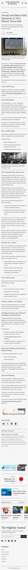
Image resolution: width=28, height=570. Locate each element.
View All (21, 502)
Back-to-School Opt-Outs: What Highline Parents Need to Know (6, 517)
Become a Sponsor (5, 552)
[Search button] (23, 3)
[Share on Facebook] (3, 424)
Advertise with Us (5, 554)
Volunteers (3, 561)
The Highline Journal (15, 568)
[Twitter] (5, 541)
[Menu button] (2, 3)
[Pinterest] (15, 541)
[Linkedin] (12, 541)
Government (4, 12)
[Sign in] (26, 3)
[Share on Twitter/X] (7, 424)
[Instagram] (8, 541)
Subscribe (24, 536)
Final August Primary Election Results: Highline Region (17, 517)
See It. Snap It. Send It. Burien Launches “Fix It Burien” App (19, 492)
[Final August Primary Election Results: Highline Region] (18, 510)
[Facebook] (2, 541)
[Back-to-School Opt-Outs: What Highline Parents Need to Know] (6, 510)
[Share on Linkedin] (11, 424)
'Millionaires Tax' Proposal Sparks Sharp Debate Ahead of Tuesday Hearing (8, 480)
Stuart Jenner (9, 32)
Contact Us (3, 556)
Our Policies (4, 559)
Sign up (3, 549)
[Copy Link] (15, 424)
